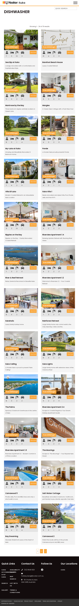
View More (33, 52)
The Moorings (48, 450)
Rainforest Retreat (50, 321)
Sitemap (60, 601)
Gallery (5, 590)
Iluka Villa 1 (47, 191)
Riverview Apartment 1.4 (53, 234)
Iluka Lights (47, 364)
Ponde (45, 148)
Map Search (13, 578)
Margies (46, 105)
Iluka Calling (11, 364)
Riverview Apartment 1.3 (16, 450)
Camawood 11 (11, 493)
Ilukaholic (9, 321)
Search (5, 583)
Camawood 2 (48, 536)
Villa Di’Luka (10, 191)
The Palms (10, 407)
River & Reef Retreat (14, 277)
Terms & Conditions (15, 591)
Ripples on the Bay (13, 234)
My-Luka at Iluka (12, 148)
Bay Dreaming (11, 536)
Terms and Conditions (49, 601)
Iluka (63, 570)
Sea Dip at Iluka (12, 62)
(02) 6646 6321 (29, 570)
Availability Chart (15, 571)
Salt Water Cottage (51, 493)
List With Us (14, 584)
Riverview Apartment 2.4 (53, 407)
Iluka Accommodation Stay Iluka (9, 573)
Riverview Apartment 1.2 (53, 277)
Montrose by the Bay (14, 105)
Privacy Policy (28, 601)
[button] (6, 40)
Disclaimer (38, 601)
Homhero (11, 603)
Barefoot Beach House (52, 62)
